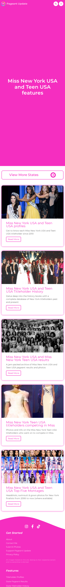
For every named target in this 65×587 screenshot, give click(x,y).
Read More (13, 239)
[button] (56, 4)
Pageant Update (17, 3)
